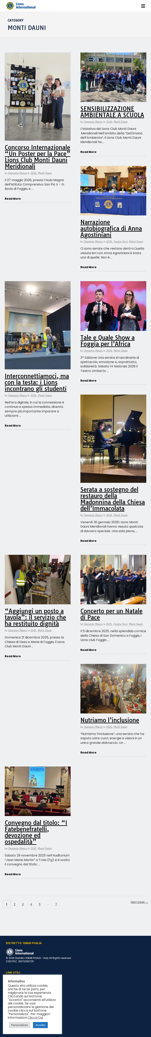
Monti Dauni (45, 173)
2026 (33, 173)
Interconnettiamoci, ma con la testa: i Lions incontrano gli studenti (37, 382)
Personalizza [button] (19, 1025)
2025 (33, 630)
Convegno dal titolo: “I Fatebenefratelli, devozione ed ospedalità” (36, 832)
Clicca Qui (35, 1017)
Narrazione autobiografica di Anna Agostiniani (111, 228)
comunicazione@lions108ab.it (24, 1008)
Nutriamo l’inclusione (109, 720)
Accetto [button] (40, 1025)
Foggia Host (121, 241)
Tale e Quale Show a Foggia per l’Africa (107, 341)
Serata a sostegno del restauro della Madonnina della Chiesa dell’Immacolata (112, 499)
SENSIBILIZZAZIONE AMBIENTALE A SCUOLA (112, 112)
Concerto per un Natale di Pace (111, 614)
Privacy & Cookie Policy (19, 1012)
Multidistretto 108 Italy (18, 984)
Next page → (139, 902)
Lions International (17, 979)
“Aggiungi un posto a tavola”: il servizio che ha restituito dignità (35, 617)
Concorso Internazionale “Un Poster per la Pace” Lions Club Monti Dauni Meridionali (37, 157)
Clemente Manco (17, 173)
